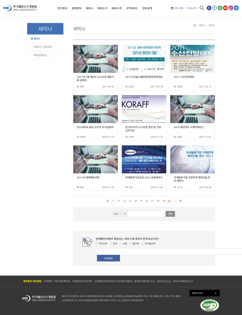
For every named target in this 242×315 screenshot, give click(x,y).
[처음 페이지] (107, 200)
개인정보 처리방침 (32, 281)
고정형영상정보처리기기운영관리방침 (113, 281)
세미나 (37, 38)
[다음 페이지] (175, 200)
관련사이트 (197, 293)
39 (163, 200)
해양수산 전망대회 (43, 47)
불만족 (136, 243)
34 (135, 200)
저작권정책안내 (62, 281)
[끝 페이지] (180, 200)
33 (130, 200)
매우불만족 (150, 243)
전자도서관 (236, 7)
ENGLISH (192, 8)
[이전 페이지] (113, 200)
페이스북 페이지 (209, 7)
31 (119, 200)
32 (124, 200)
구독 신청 (178, 8)
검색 (202, 8)
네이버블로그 (219, 7)
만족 (115, 243)
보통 (125, 243)
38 (158, 200)
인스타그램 (230, 7)
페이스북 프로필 (214, 7)
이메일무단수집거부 (82, 281)
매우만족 (103, 243)
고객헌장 (47, 281)
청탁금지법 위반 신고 (144, 281)
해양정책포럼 (40, 55)
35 (141, 200)
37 (152, 200)
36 (147, 200)
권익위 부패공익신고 (183, 281)
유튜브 (225, 7)
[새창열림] (210, 306)
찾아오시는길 (164, 281)
